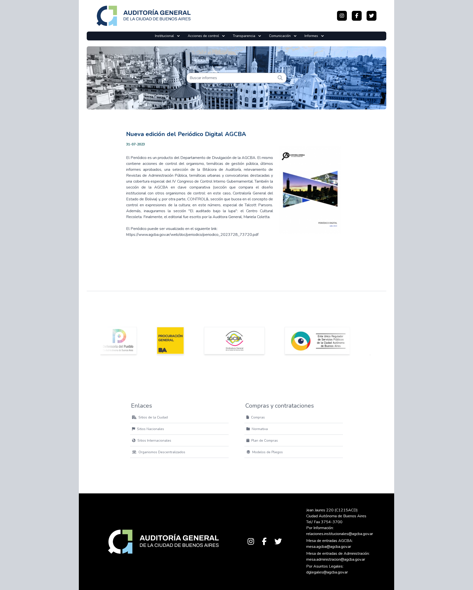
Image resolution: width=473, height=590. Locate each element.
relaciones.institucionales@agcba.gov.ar (339, 534)
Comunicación (280, 36)
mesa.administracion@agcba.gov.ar (335, 559)
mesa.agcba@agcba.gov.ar (328, 546)
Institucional (164, 36)
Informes (311, 36)
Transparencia (244, 36)
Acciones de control (203, 36)
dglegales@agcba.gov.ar (327, 572)
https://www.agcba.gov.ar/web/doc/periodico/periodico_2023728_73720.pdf (192, 234)
